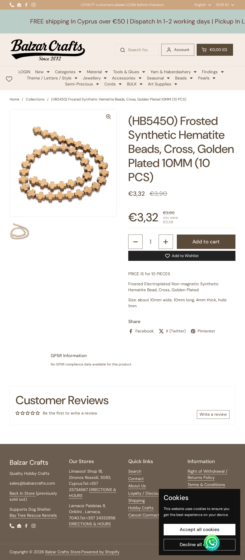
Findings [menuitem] (210, 71)
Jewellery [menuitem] (92, 78)
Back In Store (23, 493)
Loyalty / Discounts (146, 493)
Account (181, 49)
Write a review (213, 414)
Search (134, 471)
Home (14, 99)
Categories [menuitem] (65, 71)
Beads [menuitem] (181, 78)
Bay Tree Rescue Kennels (33, 515)
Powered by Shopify (100, 551)
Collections (35, 99)
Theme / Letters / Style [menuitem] (49, 78)
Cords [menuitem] (110, 84)
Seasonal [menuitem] (155, 78)
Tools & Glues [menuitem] (126, 71)
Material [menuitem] (94, 71)
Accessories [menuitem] (123, 78)
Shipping (136, 500)
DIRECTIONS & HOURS (90, 523)
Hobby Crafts (141, 507)
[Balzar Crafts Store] (48, 50)
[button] (215, 50)
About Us (137, 485)
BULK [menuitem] (132, 84)
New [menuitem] (39, 71)
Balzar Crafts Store (63, 551)
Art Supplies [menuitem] (159, 84)
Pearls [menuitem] (204, 78)
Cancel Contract (144, 515)
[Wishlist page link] (9, 79)
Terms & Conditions (206, 484)
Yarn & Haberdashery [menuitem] (170, 71)
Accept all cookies (199, 529)
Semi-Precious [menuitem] (79, 84)
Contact (136, 478)
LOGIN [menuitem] (24, 71)
